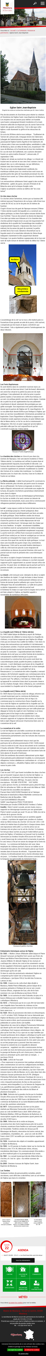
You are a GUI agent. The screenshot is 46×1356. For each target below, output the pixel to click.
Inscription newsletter (23, 1288)
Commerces (36, 1274)
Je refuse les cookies (32, 1350)
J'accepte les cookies (15, 1350)
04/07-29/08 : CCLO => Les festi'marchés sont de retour (23, 1255)
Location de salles (23, 1275)
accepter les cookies (16, 1303)
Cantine (9, 1274)
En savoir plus (23, 1353)
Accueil (13, 30)
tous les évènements (23, 1260)
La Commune (21, 30)
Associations (9, 1287)
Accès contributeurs (36, 1288)
